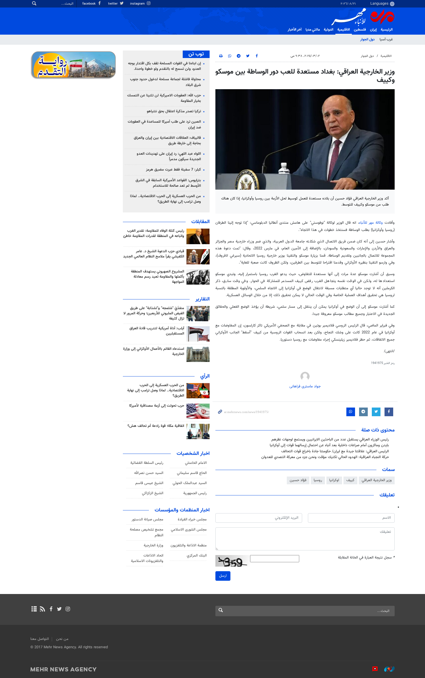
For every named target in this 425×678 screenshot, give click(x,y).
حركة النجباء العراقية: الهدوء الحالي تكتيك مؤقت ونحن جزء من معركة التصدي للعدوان (325, 457)
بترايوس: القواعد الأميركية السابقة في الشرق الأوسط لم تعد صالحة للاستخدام (168, 183)
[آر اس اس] (42, 610)
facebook (89, 3)
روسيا (318, 480)
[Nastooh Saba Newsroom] (386, 669)
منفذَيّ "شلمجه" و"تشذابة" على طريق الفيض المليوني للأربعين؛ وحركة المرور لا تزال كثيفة (153, 313)
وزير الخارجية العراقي (377, 480)
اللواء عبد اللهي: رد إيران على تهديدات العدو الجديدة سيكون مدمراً (169, 156)
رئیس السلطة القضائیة (146, 463)
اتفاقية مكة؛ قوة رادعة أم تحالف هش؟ (156, 426)
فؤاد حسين (298, 480)
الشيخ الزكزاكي (152, 493)
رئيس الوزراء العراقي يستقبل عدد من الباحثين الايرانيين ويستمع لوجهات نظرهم (330, 439)
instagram (138, 3)
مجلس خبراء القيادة (192, 519)
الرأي (205, 376)
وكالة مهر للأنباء (371, 223)
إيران (373, 30)
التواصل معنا (39, 639)
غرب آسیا (386, 39)
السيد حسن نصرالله (148, 473)
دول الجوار (367, 39)
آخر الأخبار (295, 30)
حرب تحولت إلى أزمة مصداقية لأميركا (156, 406)
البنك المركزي (197, 556)
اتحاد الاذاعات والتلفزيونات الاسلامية (147, 558)
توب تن (196, 54)
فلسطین (360, 30)
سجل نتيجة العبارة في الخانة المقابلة (366, 558)
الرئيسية (387, 30)
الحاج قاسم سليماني (192, 473)
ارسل (223, 576)
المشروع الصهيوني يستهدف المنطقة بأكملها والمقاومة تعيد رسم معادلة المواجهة (157, 277)
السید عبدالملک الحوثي (190, 483)
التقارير (202, 299)
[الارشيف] (34, 610)
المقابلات (200, 222)
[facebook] (50, 610)
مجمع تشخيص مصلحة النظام (146, 532)
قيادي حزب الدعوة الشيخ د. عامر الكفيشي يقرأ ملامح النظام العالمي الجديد (153, 254)
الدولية (328, 30)
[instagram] (67, 610)
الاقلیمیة (343, 30)
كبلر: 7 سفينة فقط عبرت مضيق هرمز (173, 170)
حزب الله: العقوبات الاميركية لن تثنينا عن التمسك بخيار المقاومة (164, 98)
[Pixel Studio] (372, 669)
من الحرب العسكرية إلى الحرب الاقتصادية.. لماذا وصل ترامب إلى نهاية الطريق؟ (165, 199)
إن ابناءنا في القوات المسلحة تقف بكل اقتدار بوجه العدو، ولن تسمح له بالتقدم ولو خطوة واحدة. (164, 66)
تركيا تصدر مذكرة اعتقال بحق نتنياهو (174, 111)
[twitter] (59, 610)
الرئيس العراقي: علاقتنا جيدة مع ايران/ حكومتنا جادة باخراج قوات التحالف (335, 451)
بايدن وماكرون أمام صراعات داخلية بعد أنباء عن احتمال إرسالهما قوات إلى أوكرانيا (329, 445)
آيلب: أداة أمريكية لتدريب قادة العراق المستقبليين (157, 331)
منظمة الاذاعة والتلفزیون (189, 545)
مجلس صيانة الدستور (147, 519)
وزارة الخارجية (153, 545)
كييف (350, 480)
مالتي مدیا (313, 30)
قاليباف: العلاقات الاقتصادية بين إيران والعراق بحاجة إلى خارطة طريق (167, 140)
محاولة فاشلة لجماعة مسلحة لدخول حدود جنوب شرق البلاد (165, 82)
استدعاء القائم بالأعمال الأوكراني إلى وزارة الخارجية (153, 351)
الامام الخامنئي (196, 463)
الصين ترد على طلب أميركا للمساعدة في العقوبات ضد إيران (164, 124)
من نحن (62, 639)
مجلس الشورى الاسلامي (189, 530)
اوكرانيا (334, 480)
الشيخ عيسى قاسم (149, 483)
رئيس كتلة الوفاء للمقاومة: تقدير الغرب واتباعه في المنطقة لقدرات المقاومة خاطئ (153, 233)
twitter (113, 3)
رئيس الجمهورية (195, 493)
